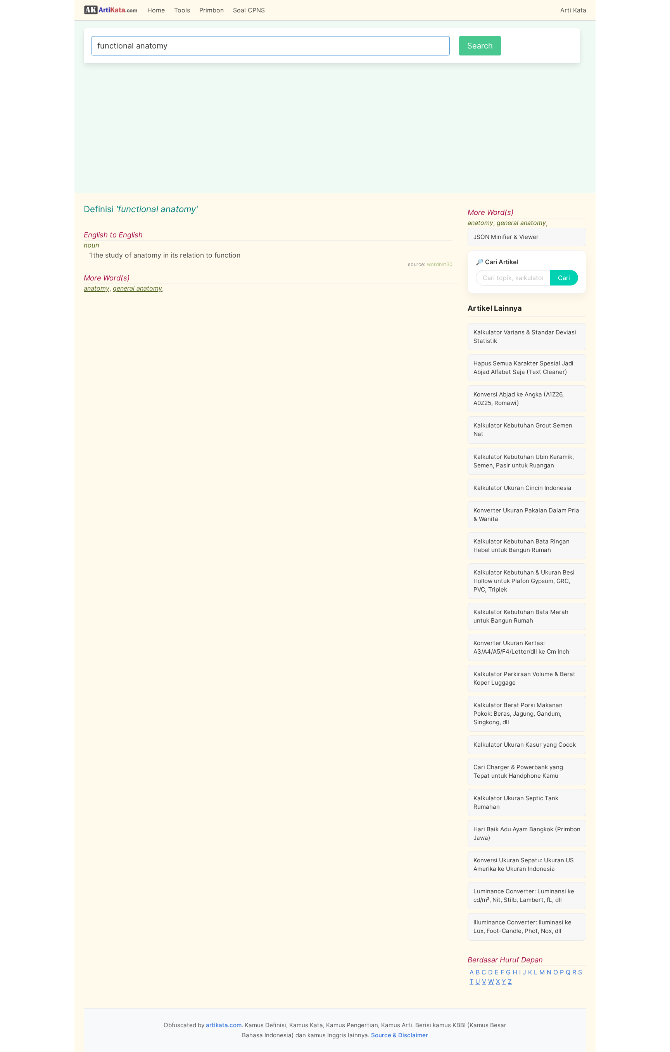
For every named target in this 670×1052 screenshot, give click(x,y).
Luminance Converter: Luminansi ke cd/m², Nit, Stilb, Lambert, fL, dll (523, 895)
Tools (182, 10)
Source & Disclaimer (399, 1035)
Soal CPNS (249, 10)
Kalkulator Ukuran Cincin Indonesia (522, 487)
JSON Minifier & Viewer (506, 237)
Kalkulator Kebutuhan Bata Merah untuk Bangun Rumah (520, 616)
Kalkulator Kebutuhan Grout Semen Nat (522, 430)
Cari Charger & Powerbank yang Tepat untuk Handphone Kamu (518, 771)
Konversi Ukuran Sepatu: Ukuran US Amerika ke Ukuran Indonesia (523, 864)
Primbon (211, 10)
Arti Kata (573, 10)
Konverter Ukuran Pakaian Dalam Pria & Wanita (526, 515)
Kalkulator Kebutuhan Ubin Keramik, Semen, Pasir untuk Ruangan (523, 461)
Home (156, 10)
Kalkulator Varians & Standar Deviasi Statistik (524, 336)
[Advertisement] (332, 127)
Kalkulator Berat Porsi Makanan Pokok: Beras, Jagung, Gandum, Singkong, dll (518, 713)
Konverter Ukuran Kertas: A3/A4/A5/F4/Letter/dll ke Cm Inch (521, 647)
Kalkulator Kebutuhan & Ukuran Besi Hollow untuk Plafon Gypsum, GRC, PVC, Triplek (524, 581)
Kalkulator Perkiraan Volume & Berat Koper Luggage (524, 678)
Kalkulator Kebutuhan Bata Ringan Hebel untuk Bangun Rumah (521, 546)
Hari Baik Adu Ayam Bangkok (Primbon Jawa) (526, 833)
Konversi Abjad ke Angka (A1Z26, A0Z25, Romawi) (518, 399)
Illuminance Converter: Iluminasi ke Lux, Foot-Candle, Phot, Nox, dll (522, 926)
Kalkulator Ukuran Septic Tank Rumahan (515, 802)
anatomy (96, 288)
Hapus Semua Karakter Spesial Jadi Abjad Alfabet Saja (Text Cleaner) (523, 367)
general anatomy (137, 288)
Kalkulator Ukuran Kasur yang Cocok (524, 744)
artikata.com (224, 1025)
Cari (564, 278)
